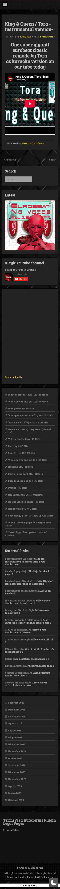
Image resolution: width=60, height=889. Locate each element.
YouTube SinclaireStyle (18, 682)
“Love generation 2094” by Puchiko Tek (30, 415)
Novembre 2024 (17, 751)
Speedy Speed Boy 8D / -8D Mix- (26, 480)
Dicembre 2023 (16, 772)
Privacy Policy (11, 829)
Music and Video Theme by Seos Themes (30, 877)
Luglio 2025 (14, 730)
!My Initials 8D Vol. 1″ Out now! (25, 494)
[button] (53, 882)
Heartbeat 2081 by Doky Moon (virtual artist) (28, 431)
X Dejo (8, 658)
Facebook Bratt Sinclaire (19, 558)
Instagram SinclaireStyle (19, 610)
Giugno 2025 (15, 737)
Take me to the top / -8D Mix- (24, 439)
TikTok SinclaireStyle (17, 639)
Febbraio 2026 (16, 702)
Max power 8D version (21, 408)
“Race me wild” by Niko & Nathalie (28, 422)
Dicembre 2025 (16, 709)
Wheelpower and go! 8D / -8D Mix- (28, 459)
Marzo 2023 (14, 793)
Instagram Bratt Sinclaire (20, 600)
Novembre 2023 (17, 779)
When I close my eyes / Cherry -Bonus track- (28, 524)
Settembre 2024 (16, 765)
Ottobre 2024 (15, 758)
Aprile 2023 (15, 786)
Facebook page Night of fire (21, 581)
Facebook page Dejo (16, 571)
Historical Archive (32, 143)
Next (52, 159)
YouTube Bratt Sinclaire (18, 672)
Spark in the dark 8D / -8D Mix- (26, 473)
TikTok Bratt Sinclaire (18, 629)
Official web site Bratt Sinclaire (23, 620)
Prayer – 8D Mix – (18, 487)
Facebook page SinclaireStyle (22, 590)
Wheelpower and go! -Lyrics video (28, 401)
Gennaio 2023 (16, 799)
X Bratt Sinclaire (15, 649)
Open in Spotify (14, 377)
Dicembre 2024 (16, 744)
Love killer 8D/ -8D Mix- (22, 453)
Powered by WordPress (30, 867)
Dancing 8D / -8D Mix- (21, 466)
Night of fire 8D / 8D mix (22, 508)
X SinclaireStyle (14, 665)
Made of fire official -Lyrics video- (28, 394)
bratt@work (46, 36)
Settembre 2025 (16, 716)
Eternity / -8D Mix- (19, 446)
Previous (10, 159)
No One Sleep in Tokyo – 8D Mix (26, 501)
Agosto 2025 (15, 723)
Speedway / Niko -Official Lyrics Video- (31, 515)
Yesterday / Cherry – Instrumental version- (26, 534)
